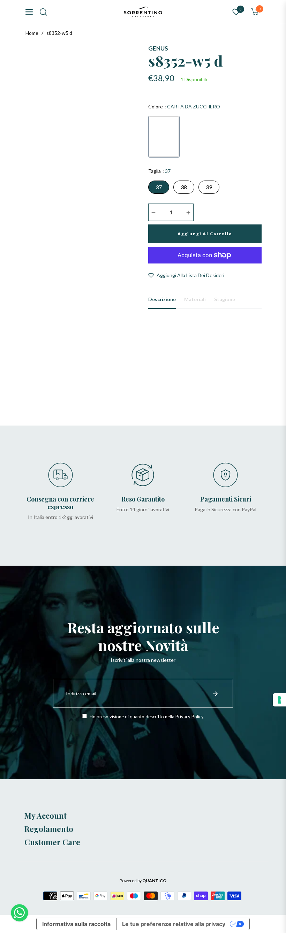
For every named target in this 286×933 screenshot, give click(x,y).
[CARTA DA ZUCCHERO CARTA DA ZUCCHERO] (164, 137)
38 (184, 187)
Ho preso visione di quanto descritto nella (146, 716)
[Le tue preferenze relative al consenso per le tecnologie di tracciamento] (279, 699)
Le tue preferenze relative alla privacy (173, 923)
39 (209, 187)
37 (159, 187)
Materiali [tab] (195, 299)
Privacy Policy (189, 716)
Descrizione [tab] (162, 299)
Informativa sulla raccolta (76, 923)
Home (31, 33)
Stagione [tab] (224, 299)
